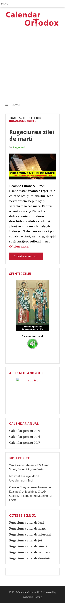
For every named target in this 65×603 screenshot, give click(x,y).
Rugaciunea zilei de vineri (28, 546)
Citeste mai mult (26, 256)
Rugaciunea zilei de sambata (29, 552)
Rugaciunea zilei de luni (26, 522)
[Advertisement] (32, 64)
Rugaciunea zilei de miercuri (30, 534)
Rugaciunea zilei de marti (31, 135)
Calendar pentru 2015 (24, 431)
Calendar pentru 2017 (24, 442)
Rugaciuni (19, 147)
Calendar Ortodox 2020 (29, 592)
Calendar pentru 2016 (24, 436)
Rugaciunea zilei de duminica (30, 558)
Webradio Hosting (32, 597)
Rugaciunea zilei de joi (25, 540)
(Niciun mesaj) (20, 246)
